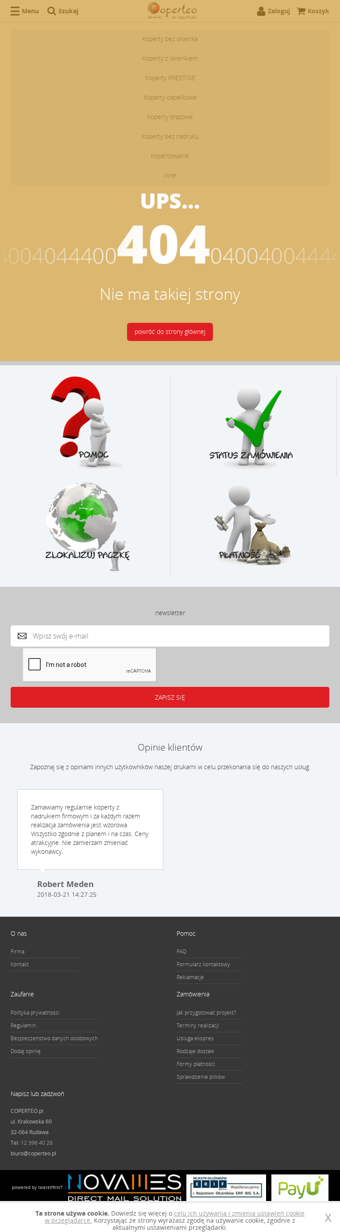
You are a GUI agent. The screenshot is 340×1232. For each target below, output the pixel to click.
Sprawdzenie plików (201, 1077)
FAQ (181, 951)
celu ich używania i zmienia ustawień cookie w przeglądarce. (175, 1216)
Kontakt (20, 964)
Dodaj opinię (26, 1051)
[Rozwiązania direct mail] (124, 1187)
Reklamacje (190, 977)
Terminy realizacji (198, 1025)
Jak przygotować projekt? (206, 1012)
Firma (17, 951)
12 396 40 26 (37, 1143)
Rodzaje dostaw (195, 1051)
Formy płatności (196, 1064)
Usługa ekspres (195, 1038)
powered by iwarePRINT (37, 1187)
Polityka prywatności (35, 1012)
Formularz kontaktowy (203, 964)
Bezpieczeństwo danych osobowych (54, 1038)
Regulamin (23, 1025)
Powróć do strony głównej (170, 331)
